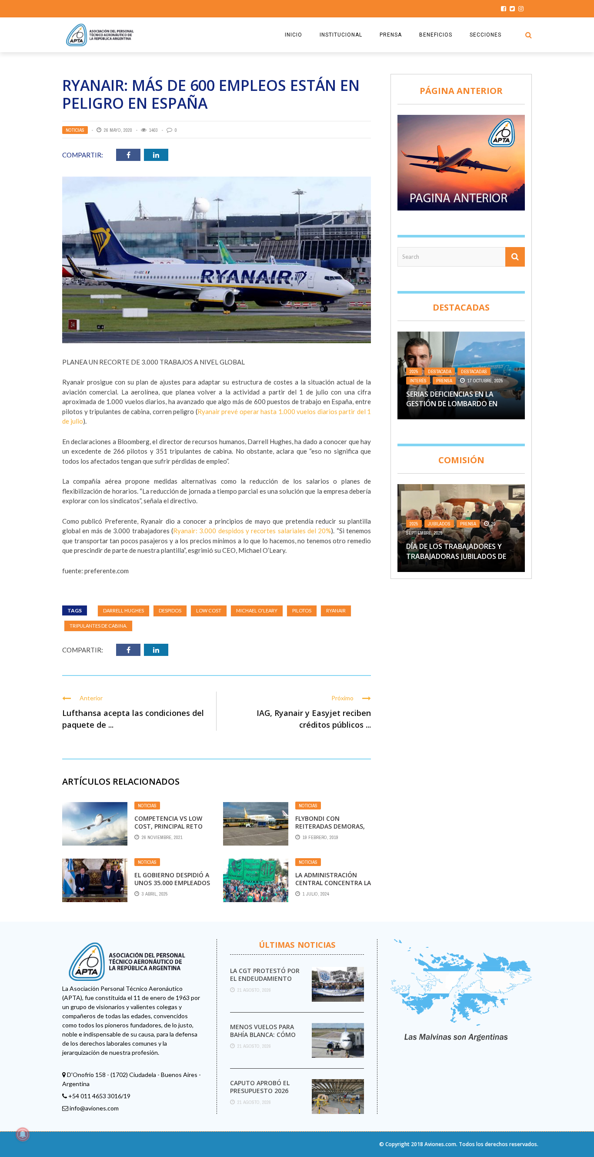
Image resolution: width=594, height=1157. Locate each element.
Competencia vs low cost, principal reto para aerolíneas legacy (168, 830)
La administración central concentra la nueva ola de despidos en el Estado (333, 887)
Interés (418, 381)
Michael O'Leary (256, 610)
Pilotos (301, 610)
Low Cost (208, 610)
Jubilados (439, 524)
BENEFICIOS (435, 35)
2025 (414, 371)
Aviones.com (440, 1144)
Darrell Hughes (123, 610)
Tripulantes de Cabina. (98, 626)
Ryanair (336, 610)
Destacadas (474, 371)
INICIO (293, 35)
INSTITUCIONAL (341, 35)
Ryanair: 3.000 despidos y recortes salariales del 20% (252, 531)
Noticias (75, 130)
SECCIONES (485, 35)
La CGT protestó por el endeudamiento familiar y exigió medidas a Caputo (265, 982)
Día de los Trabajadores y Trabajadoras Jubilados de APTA (456, 556)
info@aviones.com (94, 1108)
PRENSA (391, 35)
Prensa (444, 381)
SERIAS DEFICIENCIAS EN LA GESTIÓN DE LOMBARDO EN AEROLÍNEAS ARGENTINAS (451, 403)
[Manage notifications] (23, 1134)
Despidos (170, 610)
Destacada (439, 371)
